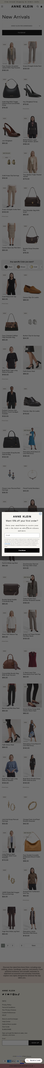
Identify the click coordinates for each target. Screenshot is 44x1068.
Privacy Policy (7, 543)
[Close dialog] (40, 514)
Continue (22, 550)
